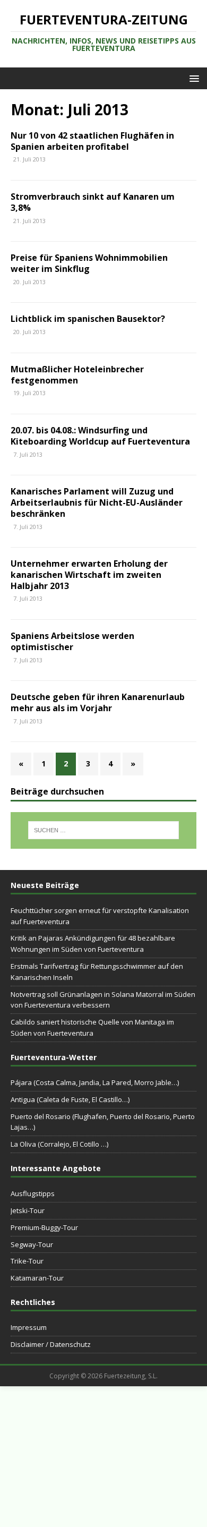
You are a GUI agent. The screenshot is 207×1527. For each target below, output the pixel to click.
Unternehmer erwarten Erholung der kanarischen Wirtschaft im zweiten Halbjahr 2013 (89, 575)
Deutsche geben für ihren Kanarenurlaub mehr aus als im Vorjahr (98, 702)
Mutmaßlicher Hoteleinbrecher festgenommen (77, 374)
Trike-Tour (27, 1261)
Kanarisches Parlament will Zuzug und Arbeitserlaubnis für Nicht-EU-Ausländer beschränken (97, 502)
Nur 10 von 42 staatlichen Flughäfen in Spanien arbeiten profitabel (92, 141)
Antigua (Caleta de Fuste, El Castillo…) (70, 1099)
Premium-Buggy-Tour (44, 1227)
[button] (192, 78)
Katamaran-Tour (37, 1278)
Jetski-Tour (28, 1210)
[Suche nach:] (103, 830)
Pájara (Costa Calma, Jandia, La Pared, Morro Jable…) (95, 1082)
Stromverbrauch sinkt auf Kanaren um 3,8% (93, 202)
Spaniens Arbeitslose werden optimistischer (72, 641)
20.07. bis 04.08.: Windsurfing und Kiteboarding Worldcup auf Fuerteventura (100, 435)
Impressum (29, 1327)
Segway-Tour (32, 1244)
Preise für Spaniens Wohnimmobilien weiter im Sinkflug (89, 263)
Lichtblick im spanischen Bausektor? (88, 319)
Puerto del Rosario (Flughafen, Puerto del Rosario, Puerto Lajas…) (103, 1122)
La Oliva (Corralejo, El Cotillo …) (59, 1144)
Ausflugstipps (33, 1193)
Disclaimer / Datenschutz (51, 1344)
